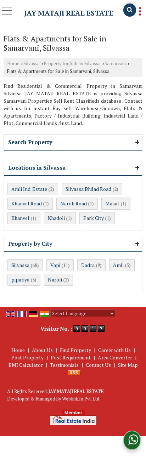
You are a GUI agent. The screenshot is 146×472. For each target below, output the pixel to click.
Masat (112, 203)
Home (13, 64)
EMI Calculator (26, 365)
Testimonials (64, 365)
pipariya (20, 279)
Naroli (55, 279)
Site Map (128, 365)
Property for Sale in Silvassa (72, 64)
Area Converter (115, 357)
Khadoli (56, 218)
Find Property (75, 350)
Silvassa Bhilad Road (88, 189)
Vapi (55, 265)
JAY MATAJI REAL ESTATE (68, 13)
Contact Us (98, 365)
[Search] (129, 10)
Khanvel (20, 218)
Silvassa (31, 64)
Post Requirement (71, 357)
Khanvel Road (26, 203)
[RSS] (74, 372)
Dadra (88, 265)
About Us (42, 350)
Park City (93, 218)
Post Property (27, 357)
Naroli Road (73, 203)
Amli (118, 265)
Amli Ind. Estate (29, 189)
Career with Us (114, 350)
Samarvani (115, 64)
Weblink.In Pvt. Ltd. (81, 399)
